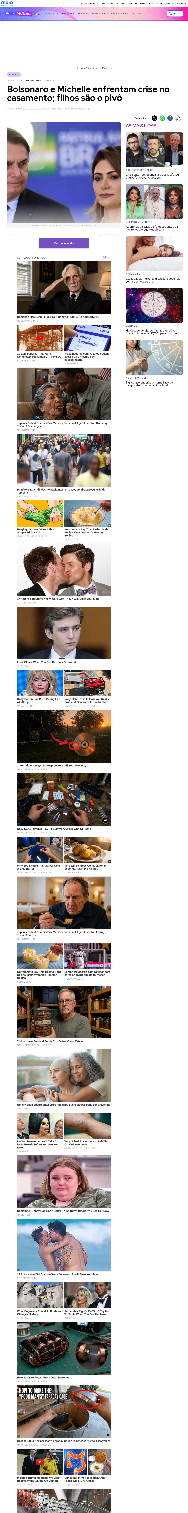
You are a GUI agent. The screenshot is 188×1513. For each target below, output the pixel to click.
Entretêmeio (86, 3)
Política (96, 3)
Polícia (112, 3)
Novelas (83, 13)
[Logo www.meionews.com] (7, 3)
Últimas (137, 13)
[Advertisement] (94, 41)
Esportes (158, 3)
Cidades (104, 3)
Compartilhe (142, 118)
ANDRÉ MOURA (119, 13)
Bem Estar (121, 3)
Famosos (52, 13)
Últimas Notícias (179, 3)
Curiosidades (132, 3)
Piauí (151, 3)
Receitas (143, 3)
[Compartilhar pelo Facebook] (170, 118)
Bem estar (67, 13)
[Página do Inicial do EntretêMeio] (19, 13)
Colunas (167, 3)
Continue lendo (64, 243)
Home (79, 68)
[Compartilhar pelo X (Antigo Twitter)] (154, 118)
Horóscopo (100, 13)
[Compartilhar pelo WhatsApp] (162, 118)
